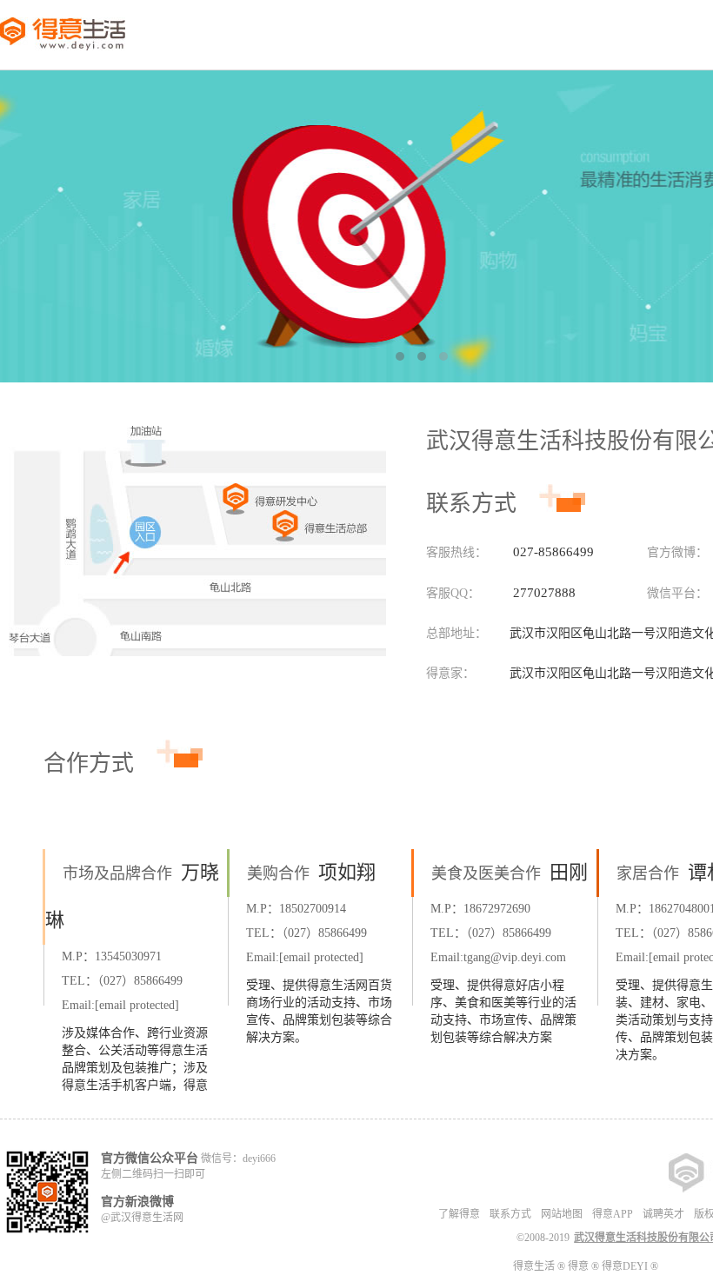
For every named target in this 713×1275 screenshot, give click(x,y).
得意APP (612, 1214)
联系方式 (510, 1214)
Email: (120, 1005)
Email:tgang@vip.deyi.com (498, 957)
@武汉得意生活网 (142, 1218)
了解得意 (459, 1214)
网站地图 (562, 1214)
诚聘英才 (663, 1214)
